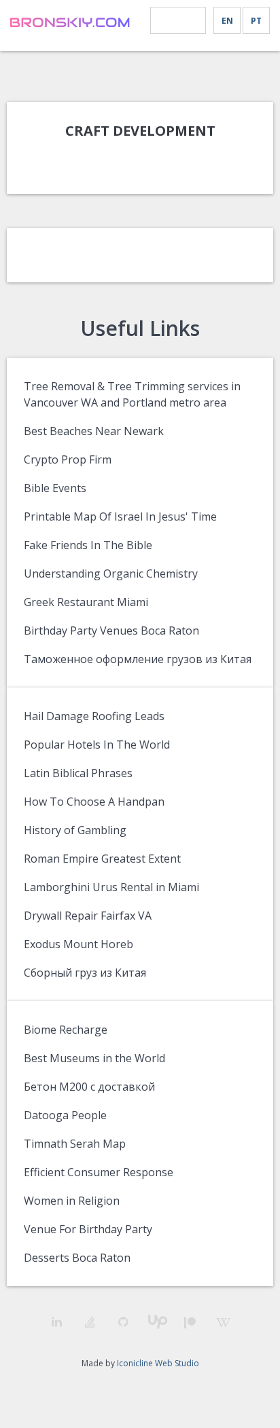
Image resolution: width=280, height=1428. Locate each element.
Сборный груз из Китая (85, 972)
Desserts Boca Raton (77, 1257)
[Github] (123, 1322)
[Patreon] (190, 1322)
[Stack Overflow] (90, 1322)
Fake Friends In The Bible (88, 545)
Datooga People (65, 1115)
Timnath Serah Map (75, 1143)
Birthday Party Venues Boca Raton (111, 630)
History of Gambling (75, 830)
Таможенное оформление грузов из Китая (137, 659)
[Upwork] (157, 1322)
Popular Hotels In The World (97, 744)
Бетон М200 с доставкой (89, 1086)
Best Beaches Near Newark (94, 431)
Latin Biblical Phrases (78, 773)
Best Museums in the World (94, 1058)
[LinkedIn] (57, 1322)
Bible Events (55, 488)
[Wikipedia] (223, 1322)
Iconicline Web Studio (158, 1363)
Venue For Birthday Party (88, 1229)
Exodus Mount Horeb (78, 944)
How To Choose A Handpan (94, 801)
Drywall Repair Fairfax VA (88, 915)
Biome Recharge (65, 1029)
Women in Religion (72, 1200)
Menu (178, 21)
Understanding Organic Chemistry (111, 573)
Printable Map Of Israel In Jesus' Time (120, 516)
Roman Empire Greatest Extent (102, 858)
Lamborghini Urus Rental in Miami (111, 887)
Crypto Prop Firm (67, 459)
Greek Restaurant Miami (86, 602)
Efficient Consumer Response (98, 1172)
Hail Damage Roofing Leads (94, 716)
